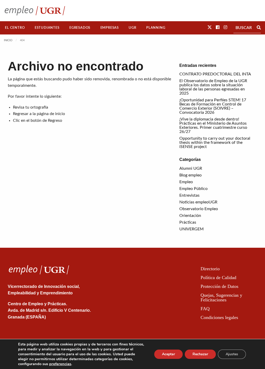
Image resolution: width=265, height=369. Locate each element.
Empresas (109, 27)
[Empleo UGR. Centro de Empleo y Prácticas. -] (35, 10)
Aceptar (168, 354)
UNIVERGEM (191, 229)
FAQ (205, 308)
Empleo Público (193, 189)
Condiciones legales (219, 317)
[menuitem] (15, 27)
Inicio (8, 40)
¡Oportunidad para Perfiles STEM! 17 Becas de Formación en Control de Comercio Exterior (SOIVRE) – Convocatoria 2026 (212, 106)
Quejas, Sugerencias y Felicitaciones (221, 297)
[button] (209, 27)
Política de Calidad (218, 277)
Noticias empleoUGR (198, 202)
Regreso (55, 120)
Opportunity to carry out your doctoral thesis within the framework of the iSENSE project (214, 142)
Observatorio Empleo (198, 209)
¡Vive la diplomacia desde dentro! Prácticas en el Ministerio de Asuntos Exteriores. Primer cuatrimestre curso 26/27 (213, 125)
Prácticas (187, 222)
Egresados (79, 27)
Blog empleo (190, 175)
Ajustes (232, 354)
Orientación (190, 216)
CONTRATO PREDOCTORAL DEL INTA (215, 74)
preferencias (60, 363)
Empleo (186, 182)
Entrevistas (189, 195)
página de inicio (51, 114)
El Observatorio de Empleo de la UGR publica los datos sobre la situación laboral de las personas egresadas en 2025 (213, 87)
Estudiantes (47, 27)
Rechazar (200, 354)
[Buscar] (259, 28)
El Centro (15, 27)
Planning (155, 27)
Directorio (210, 268)
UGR (132, 27)
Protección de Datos (219, 286)
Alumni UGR (190, 168)
